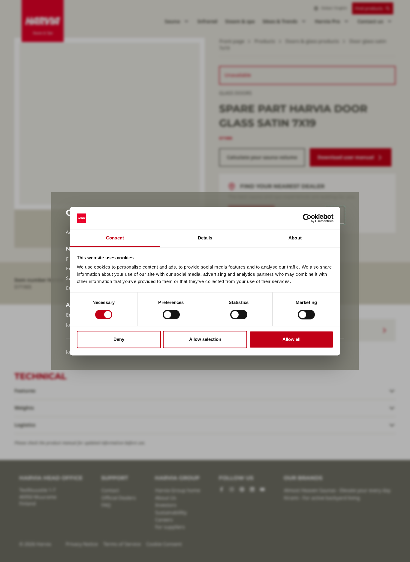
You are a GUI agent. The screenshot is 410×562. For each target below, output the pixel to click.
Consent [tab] (115, 238)
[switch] (171, 314)
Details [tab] (205, 238)
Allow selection (205, 339)
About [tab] (295, 238)
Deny (118, 339)
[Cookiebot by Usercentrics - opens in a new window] (307, 218)
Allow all (291, 339)
